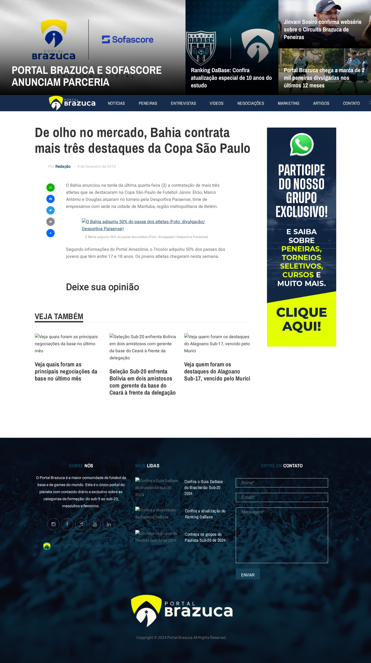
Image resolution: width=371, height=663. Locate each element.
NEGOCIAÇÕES (250, 103)
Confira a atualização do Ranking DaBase (205, 514)
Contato (351, 103)
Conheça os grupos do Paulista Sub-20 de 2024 (205, 537)
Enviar (247, 575)
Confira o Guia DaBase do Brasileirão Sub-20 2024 (203, 487)
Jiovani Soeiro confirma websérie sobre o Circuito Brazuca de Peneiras (322, 29)
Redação (63, 166)
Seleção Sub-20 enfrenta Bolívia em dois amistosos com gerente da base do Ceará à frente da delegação (142, 381)
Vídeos (217, 103)
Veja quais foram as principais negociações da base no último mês (66, 371)
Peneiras (148, 103)
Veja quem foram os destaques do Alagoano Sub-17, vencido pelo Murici (217, 371)
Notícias (116, 103)
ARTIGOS (321, 103)
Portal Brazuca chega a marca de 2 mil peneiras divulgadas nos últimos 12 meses (324, 77)
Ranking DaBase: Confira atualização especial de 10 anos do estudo (231, 77)
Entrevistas (183, 103)
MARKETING (289, 103)
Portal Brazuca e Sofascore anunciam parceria (87, 76)
